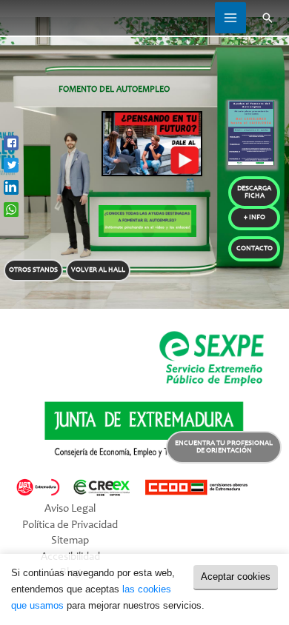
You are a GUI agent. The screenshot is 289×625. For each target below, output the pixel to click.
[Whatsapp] (11, 209)
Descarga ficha (254, 192)
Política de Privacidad (70, 525)
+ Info (254, 217)
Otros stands (33, 270)
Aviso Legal (70, 509)
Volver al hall (98, 270)
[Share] (11, 143)
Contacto (254, 249)
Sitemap (70, 541)
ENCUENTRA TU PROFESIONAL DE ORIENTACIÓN (224, 447)
